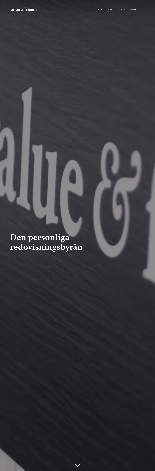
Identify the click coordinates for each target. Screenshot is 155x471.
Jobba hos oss (121, 10)
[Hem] (23, 10)
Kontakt (133, 10)
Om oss (109, 10)
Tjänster (100, 10)
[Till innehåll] (77, 465)
